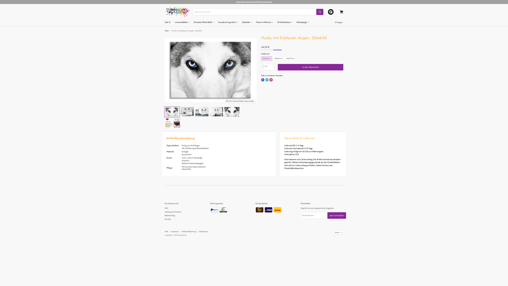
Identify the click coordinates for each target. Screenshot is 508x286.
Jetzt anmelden (337, 215)
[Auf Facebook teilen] (262, 79)
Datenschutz (203, 231)
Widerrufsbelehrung (189, 231)
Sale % (168, 22)
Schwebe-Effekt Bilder (203, 22)
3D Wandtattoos (284, 22)
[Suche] (319, 12)
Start (167, 31)
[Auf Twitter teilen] (267, 79)
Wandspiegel (301, 22)
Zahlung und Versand (173, 212)
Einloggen (339, 22)
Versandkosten (277, 50)
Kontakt (168, 219)
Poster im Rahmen (264, 22)
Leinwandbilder (181, 22)
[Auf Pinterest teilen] (271, 79)
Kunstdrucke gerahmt (227, 22)
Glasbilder (246, 22)
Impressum (175, 231)
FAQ (166, 208)
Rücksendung (170, 215)
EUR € (337, 233)
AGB (166, 231)
